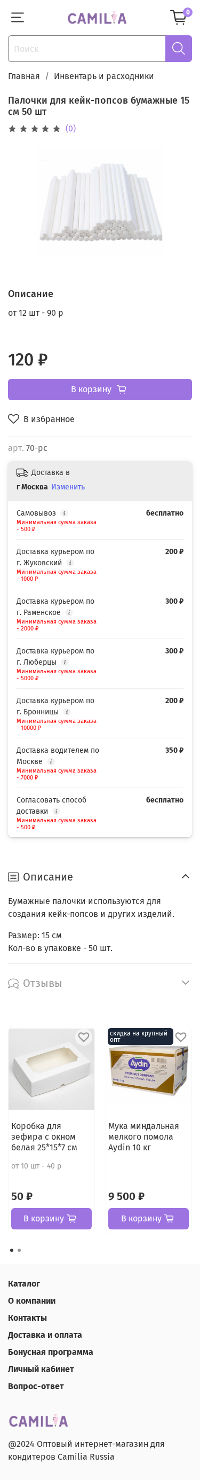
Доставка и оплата (45, 1335)
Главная (24, 76)
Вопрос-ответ (36, 1386)
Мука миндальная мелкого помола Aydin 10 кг (143, 1136)
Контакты (27, 1318)
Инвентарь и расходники (104, 76)
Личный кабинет (41, 1369)
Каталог (24, 1284)
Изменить (68, 487)
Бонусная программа (50, 1352)
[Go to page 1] (11, 1250)
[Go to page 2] (19, 1250)
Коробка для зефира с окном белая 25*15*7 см (44, 1136)
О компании (31, 1301)
